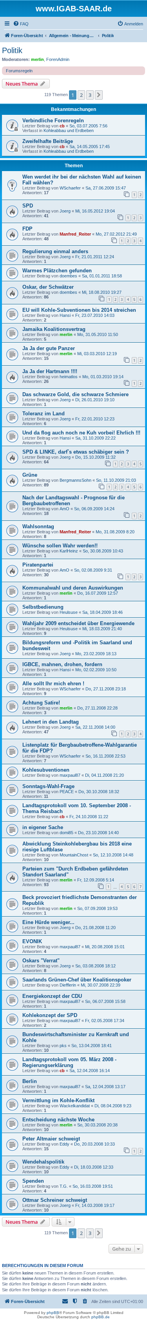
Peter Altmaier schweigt (51, 1139)
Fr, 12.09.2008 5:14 (95, 880)
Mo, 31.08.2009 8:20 (115, 531)
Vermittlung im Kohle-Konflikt (58, 1100)
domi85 (66, 832)
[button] (99, 95)
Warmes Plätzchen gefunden (57, 270)
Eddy (64, 1144)
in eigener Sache (42, 827)
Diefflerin (68, 985)
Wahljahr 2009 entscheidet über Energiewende (78, 623)
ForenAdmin (57, 59)
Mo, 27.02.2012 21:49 (116, 234)
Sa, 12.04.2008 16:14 (89, 1070)
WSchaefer (70, 188)
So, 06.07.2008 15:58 (105, 1001)
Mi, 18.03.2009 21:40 (102, 628)
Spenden (33, 1181)
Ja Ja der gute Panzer (48, 348)
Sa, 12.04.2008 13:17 (105, 1086)
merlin (37, 59)
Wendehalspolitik (43, 1162)
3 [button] (90, 94)
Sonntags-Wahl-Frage (48, 786)
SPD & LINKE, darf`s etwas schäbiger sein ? (75, 452)
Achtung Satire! (41, 703)
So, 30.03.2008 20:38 (97, 1125)
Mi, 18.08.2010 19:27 (102, 292)
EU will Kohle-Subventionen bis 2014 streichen (79, 310)
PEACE (67, 791)
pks (63, 1045)
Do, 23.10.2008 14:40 (98, 832)
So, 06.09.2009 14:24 (94, 508)
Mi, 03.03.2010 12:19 (97, 353)
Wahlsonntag (38, 526)
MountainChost (74, 855)
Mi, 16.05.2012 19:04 (95, 211)
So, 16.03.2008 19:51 (93, 1186)
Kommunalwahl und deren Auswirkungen (72, 588)
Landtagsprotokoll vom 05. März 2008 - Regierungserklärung (69, 1062)
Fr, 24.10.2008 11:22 (88, 816)
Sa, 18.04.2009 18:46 (102, 612)
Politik (12, 50)
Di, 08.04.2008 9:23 (112, 1105)
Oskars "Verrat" (41, 960)
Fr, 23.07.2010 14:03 (94, 315)
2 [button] (81, 94)
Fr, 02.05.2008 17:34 (104, 1020)
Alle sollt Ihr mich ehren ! (53, 683)
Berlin (29, 1081)
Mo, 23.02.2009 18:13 (95, 653)
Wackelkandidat (75, 1105)
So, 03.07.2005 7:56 (88, 125)
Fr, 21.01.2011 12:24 (94, 256)
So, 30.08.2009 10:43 (103, 551)
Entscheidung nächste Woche (58, 1120)
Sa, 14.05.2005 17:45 (89, 146)
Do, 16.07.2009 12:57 (97, 593)
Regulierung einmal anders (55, 251)
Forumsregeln (19, 70)
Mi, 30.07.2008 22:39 (100, 985)
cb (62, 125)
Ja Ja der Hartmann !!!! (49, 371)
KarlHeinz (69, 551)
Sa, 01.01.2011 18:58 (102, 275)
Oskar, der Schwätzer (48, 287)
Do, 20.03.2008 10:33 (94, 1144)
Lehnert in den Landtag (50, 722)
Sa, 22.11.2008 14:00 (95, 727)
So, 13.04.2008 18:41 (91, 1045)
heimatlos (69, 376)
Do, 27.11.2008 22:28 (97, 708)
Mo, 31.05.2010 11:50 (97, 334)
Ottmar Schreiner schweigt (54, 1200)
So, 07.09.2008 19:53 (97, 908)
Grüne (29, 475)
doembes (68, 275)
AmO (64, 508)
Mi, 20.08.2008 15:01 (105, 946)
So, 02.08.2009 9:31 (93, 570)
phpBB (53, 1312)
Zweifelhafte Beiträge (47, 141)
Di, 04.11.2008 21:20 (104, 775)
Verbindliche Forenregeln (53, 120)
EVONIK (32, 941)
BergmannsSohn (75, 480)
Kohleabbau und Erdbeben (69, 130)
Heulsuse (69, 612)
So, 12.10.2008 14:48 (113, 855)
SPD (27, 206)
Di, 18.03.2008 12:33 (93, 1167)
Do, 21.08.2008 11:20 (95, 927)
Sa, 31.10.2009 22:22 (95, 438)
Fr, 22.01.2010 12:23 (94, 418)
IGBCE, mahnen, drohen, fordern (62, 664)
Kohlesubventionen (45, 770)
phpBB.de (100, 1317)
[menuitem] (21, 24)
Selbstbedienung (43, 607)
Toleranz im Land (43, 413)
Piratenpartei (37, 565)
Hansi (65, 315)
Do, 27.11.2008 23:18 (105, 688)
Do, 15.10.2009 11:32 (95, 457)
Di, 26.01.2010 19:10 (94, 399)
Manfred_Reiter (75, 234)
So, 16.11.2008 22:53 (105, 756)
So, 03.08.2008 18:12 (95, 965)
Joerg (65, 211)
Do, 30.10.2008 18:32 (98, 791)
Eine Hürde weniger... (48, 922)
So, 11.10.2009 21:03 (116, 480)
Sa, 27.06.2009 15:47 (105, 188)
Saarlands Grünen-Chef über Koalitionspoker (76, 980)
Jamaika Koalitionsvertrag (53, 329)
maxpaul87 (70, 775)
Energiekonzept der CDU (52, 996)
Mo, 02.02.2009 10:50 (95, 669)
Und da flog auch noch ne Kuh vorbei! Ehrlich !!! (81, 433)
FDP (27, 229)
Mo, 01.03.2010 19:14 (102, 376)
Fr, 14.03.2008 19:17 (94, 1205)
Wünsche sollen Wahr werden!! (60, 546)
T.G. (64, 1186)
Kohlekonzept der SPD (49, 1015)
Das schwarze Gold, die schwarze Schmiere (75, 394)
